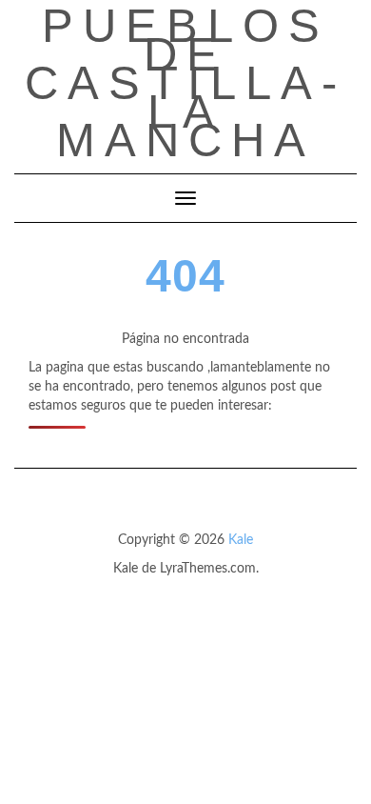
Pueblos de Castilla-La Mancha (185, 83)
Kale (240, 540)
